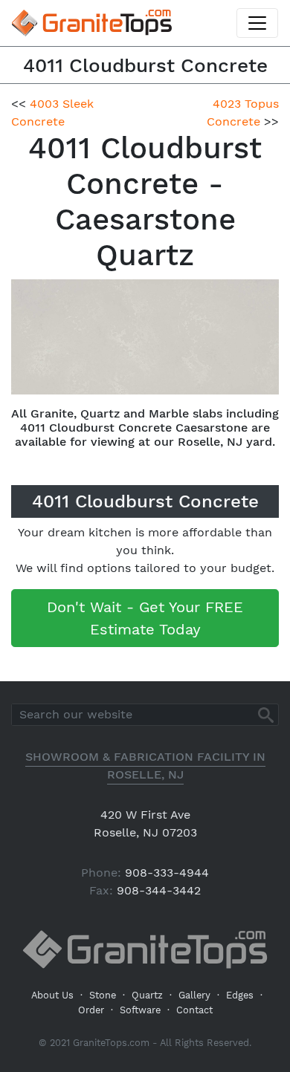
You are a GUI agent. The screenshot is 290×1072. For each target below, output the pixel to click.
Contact (194, 1010)
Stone (102, 995)
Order (91, 1010)
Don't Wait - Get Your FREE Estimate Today (145, 618)
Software (140, 1010)
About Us (52, 995)
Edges (240, 995)
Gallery (194, 995)
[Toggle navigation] (257, 23)
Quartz (147, 995)
